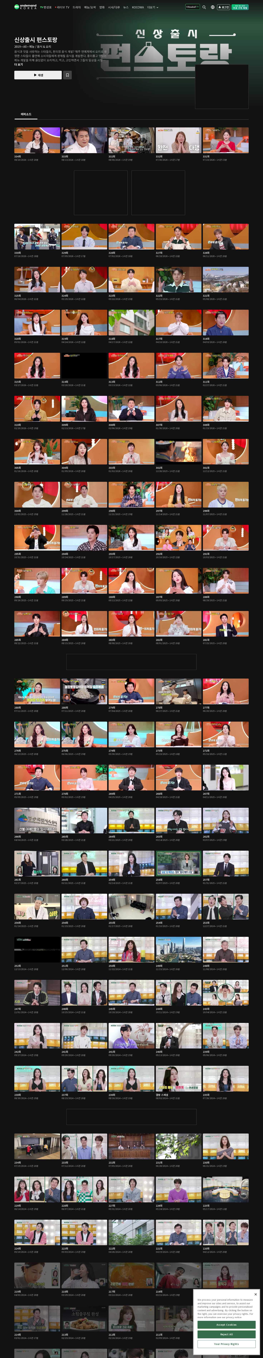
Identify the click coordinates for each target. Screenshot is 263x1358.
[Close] (256, 1294)
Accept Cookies (226, 1324)
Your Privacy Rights (226, 1344)
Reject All (226, 1334)
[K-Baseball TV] (192, 7)
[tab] (26, 114)
